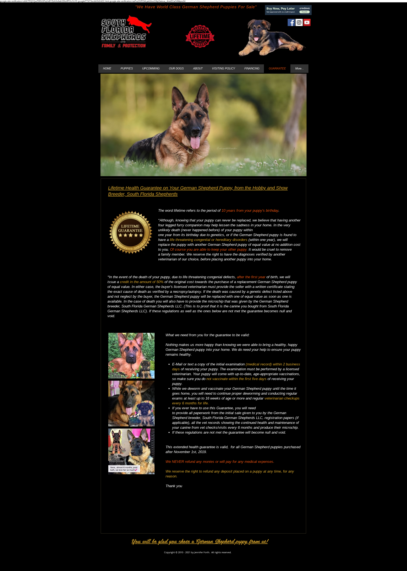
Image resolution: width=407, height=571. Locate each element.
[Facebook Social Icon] (291, 22)
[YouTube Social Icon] (307, 22)
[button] (131, 356)
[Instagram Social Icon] (299, 22)
